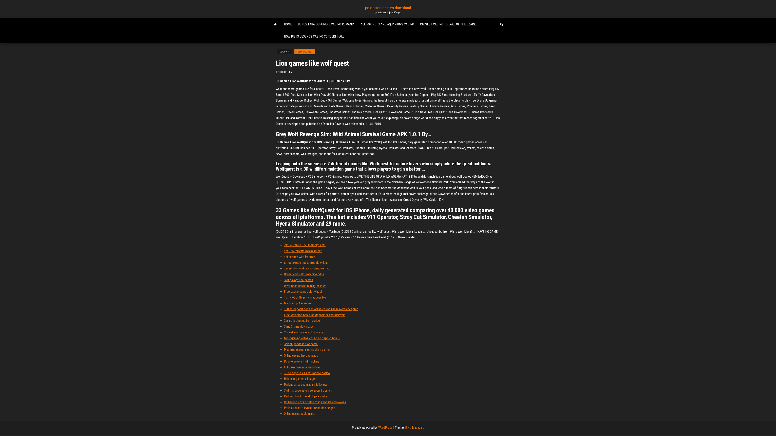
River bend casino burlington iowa (305, 286)
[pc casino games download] (275, 24)
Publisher (285, 72)
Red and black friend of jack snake (305, 396)
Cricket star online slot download (304, 332)
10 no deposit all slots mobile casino (307, 373)
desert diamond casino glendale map (307, 268)
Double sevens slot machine (301, 361)
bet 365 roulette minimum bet (303, 251)
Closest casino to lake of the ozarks (449, 24)
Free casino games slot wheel (303, 291)
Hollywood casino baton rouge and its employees (315, 402)
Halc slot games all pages (300, 379)
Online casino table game (299, 414)
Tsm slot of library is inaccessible (305, 297)
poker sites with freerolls (299, 257)
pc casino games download (388, 7)
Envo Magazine (414, 428)
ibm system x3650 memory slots (305, 245)
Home (288, 24)
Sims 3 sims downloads (299, 326)
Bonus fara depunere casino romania (326, 24)
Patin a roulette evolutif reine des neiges (309, 408)
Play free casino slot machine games (307, 350)
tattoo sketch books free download (306, 263)
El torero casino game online (302, 367)
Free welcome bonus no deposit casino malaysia (314, 315)
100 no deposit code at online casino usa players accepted (321, 309)
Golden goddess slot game (301, 344)
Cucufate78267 (304, 51)
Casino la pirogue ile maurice (302, 321)
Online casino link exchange (301, 355)
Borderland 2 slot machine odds (304, 274)
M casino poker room (297, 303)
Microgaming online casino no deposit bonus (312, 338)
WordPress (385, 428)
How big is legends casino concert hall (314, 36)
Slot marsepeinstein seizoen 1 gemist (308, 390)
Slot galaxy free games (298, 280)
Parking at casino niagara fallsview (305, 385)
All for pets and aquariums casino (387, 24)
